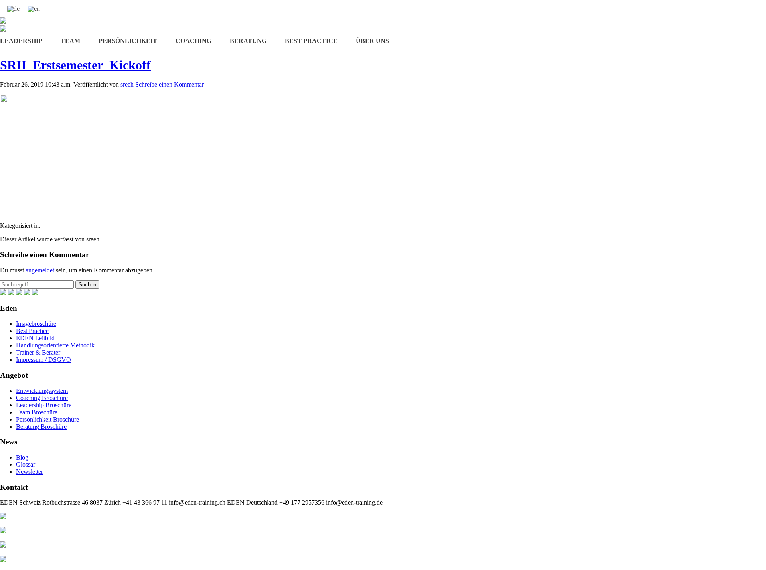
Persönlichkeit (128, 40)
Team (70, 40)
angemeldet (40, 270)
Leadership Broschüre (43, 405)
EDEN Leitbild (35, 338)
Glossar (25, 464)
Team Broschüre (36, 412)
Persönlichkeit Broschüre (47, 419)
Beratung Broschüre (41, 426)
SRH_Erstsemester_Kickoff (75, 65)
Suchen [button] (87, 285)
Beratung (248, 40)
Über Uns (372, 40)
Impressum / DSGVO (43, 359)
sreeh (127, 84)
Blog (22, 457)
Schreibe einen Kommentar (169, 84)
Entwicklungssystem (42, 390)
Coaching (193, 40)
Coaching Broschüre (42, 397)
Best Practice (311, 40)
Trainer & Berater (38, 352)
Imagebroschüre (36, 323)
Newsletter (29, 471)
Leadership (21, 40)
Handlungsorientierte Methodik (55, 345)
